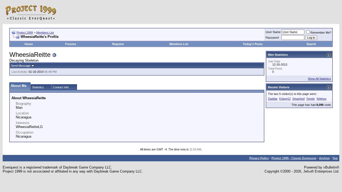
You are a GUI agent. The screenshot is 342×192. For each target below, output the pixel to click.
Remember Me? (320, 32)
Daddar (273, 98)
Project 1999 (25, 32)
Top (335, 158)
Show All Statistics (319, 78)
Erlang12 (285, 98)
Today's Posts (253, 44)
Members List (45, 32)
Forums (70, 44)
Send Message (20, 65)
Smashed (298, 98)
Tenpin (310, 98)
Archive (324, 158)
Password (272, 37)
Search (311, 44)
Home (29, 44)
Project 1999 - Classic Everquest (293, 158)
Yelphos (321, 98)
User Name (273, 32)
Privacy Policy (259, 158)
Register (118, 44)
